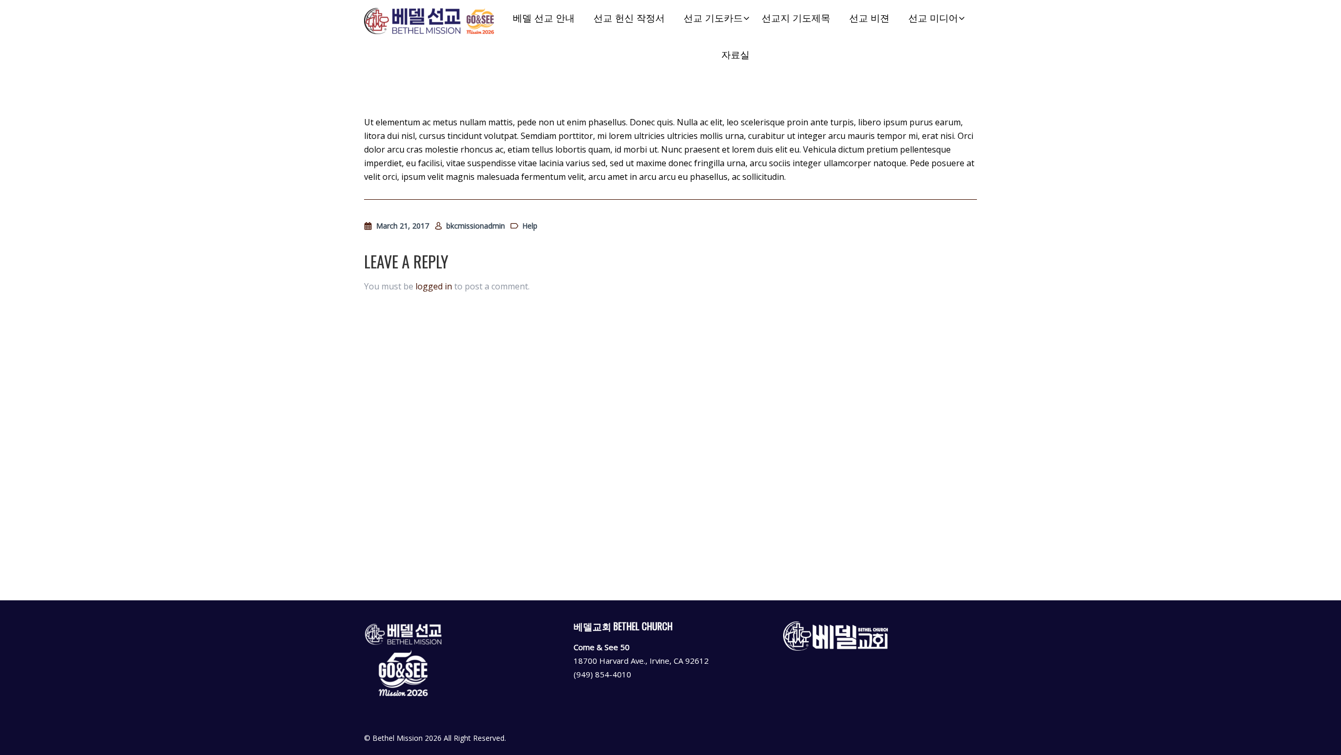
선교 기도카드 (713, 18)
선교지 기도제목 (796, 18)
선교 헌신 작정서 (629, 18)
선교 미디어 (933, 18)
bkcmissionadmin (475, 226)
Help (529, 226)
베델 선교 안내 (544, 18)
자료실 (735, 54)
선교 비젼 (869, 18)
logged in (433, 286)
